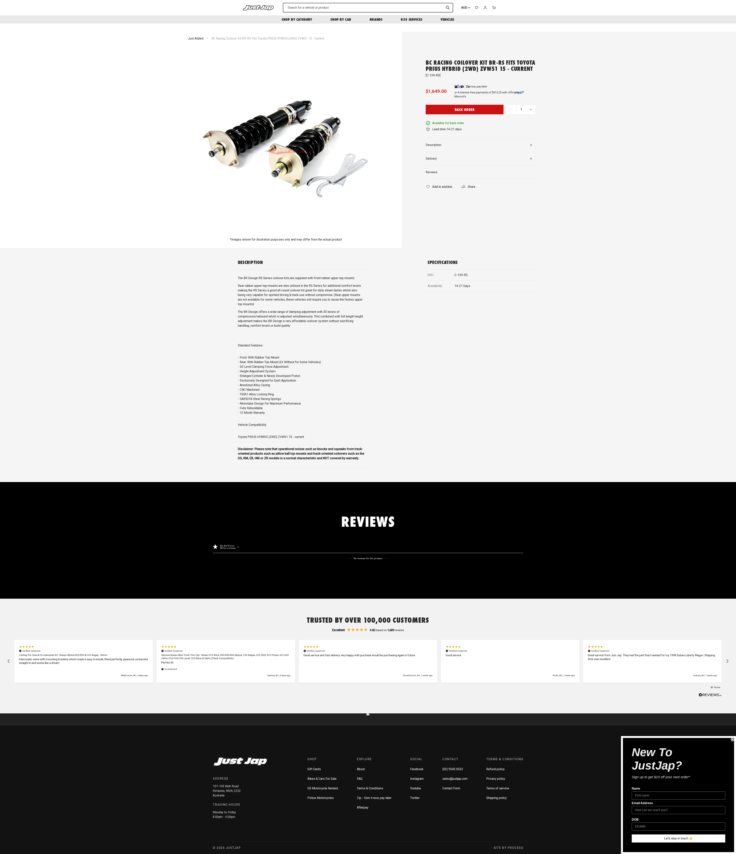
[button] (8, 661)
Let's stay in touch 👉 (678, 838)
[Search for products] (447, 7)
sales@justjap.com (454, 779)
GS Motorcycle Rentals (322, 788)
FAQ (359, 779)
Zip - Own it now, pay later (374, 798)
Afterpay (362, 807)
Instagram (417, 779)
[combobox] (368, 7)
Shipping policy (496, 798)
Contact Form (451, 788)
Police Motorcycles (320, 798)
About (361, 769)
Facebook (416, 769)
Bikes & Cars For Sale (322, 779)
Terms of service (497, 788)
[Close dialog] (732, 739)
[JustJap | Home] (258, 7)
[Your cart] (494, 7)
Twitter (415, 798)
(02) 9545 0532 (452, 769)
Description (433, 145)
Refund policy (495, 769)
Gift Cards (314, 769)
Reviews (431, 172)
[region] (368, 661)
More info (460, 96)
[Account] (485, 7)
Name (636, 788)
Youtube (415, 788)
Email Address (642, 803)
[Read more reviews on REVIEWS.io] (710, 695)
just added (195, 38)
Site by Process (508, 848)
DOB (635, 819)
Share (471, 187)
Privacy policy (495, 779)
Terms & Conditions (370, 788)
